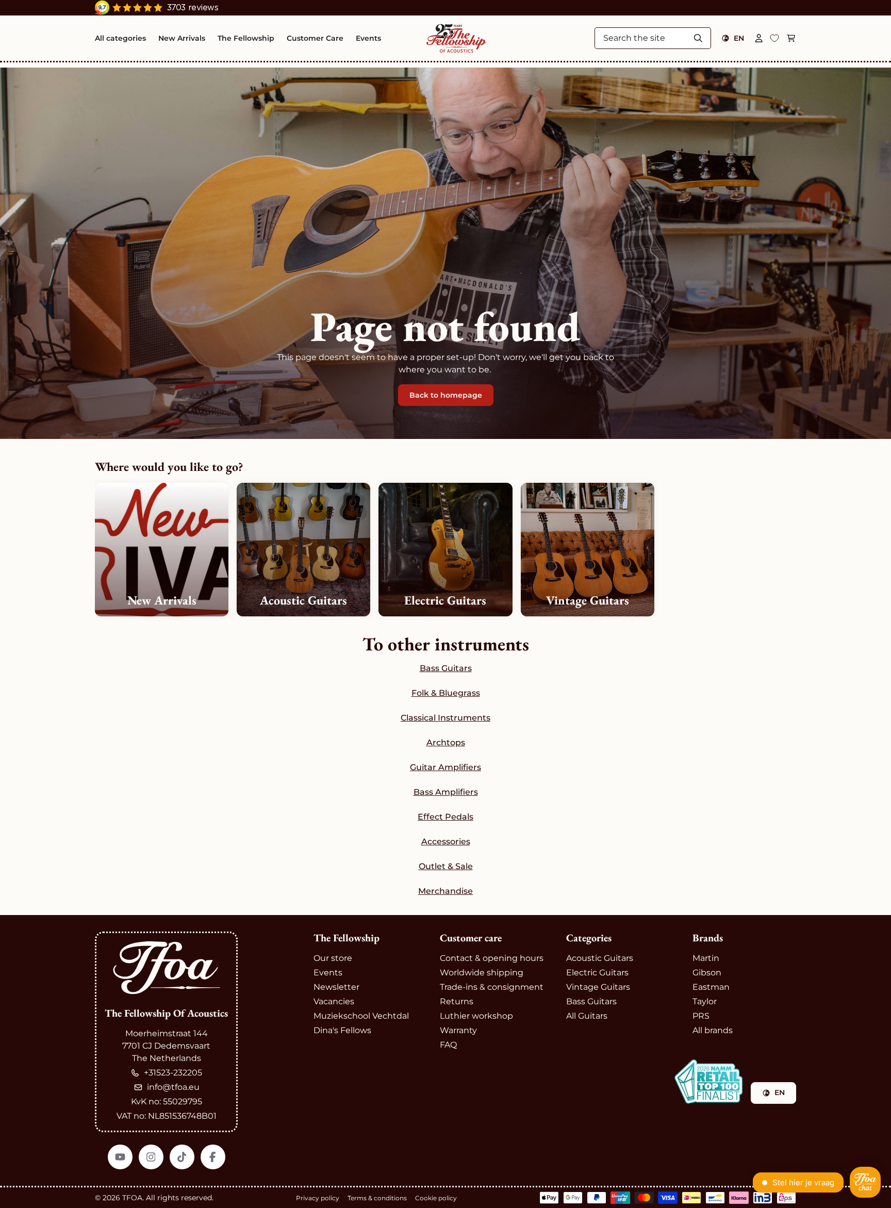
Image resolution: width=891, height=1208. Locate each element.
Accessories (445, 841)
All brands (712, 1030)
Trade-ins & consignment (491, 987)
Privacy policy (317, 1198)
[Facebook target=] (213, 1157)
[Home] (456, 38)
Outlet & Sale (446, 866)
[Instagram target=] (151, 1157)
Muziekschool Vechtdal (361, 1016)
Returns (456, 1001)
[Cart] (791, 38)
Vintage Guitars (598, 987)
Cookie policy (436, 1198)
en (739, 38)
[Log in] (759, 38)
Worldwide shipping (481, 972)
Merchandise (445, 891)
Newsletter (336, 987)
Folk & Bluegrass (445, 693)
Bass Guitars (446, 668)
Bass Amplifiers (446, 792)
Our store (333, 958)
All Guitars (586, 1016)
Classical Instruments (445, 718)
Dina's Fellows (342, 1030)
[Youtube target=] (120, 1157)
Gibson (706, 972)
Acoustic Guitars (599, 958)
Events (328, 972)
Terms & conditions (377, 1198)
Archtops (445, 742)
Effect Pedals (445, 817)
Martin (705, 958)
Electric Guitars (597, 972)
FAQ (448, 1045)
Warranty (458, 1030)
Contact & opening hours (491, 958)
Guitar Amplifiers (445, 767)
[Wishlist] (774, 38)
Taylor (704, 1001)
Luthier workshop (476, 1016)
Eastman (711, 987)
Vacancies (334, 1001)
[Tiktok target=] (182, 1157)
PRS (701, 1016)
